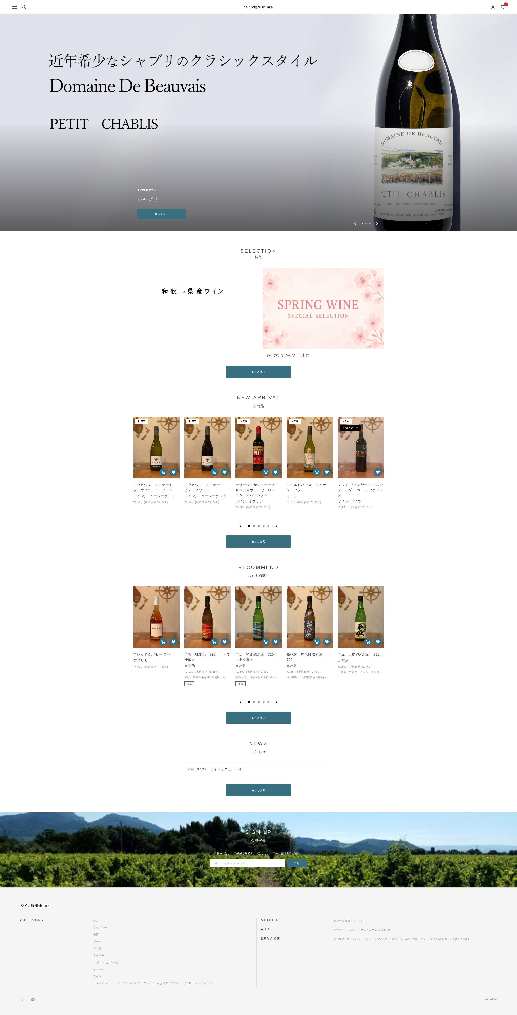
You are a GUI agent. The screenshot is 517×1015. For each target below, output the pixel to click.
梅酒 (96, 934)
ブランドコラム (367, 929)
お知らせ (384, 929)
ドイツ (138, 983)
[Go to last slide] (355, 223)
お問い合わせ (439, 939)
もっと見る (259, 371)
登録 (297, 863)
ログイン (357, 920)
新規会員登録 (342, 920)
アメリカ (149, 983)
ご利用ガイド (420, 939)
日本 (210, 983)
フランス (175, 983)
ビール (97, 941)
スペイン (101, 983)
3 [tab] (259, 526)
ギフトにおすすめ (107, 962)
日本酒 (97, 948)
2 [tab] (254, 526)
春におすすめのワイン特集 (288, 355)
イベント (98, 969)
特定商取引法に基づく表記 (393, 939)
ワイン (97, 976)
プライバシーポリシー (361, 939)
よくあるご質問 (459, 939)
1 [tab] (249, 526)
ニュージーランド (120, 983)
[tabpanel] (156, 466)
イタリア (162, 983)
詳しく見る (162, 213)
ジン (96, 920)
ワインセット (101, 955)
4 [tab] (264, 526)
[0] (502, 7)
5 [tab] (268, 526)
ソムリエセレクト (194, 983)
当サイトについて (345, 929)
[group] (258, 122)
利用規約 (339, 939)
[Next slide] (377, 223)
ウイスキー (100, 927)
